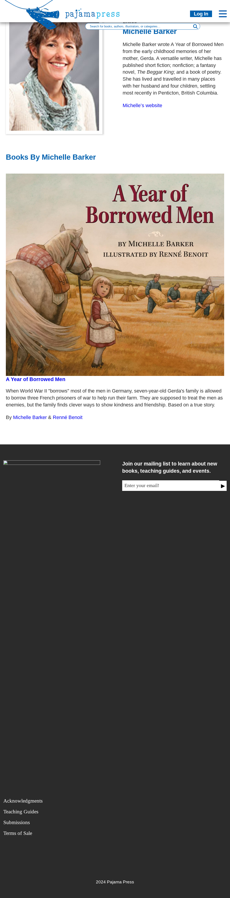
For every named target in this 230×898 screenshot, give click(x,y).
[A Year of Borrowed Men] (115, 275)
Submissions (16, 822)
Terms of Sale (17, 833)
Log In (201, 14)
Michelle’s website (142, 105)
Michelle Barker (30, 417)
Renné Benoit (67, 417)
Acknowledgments (23, 801)
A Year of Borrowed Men (35, 379)
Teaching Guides (20, 811)
